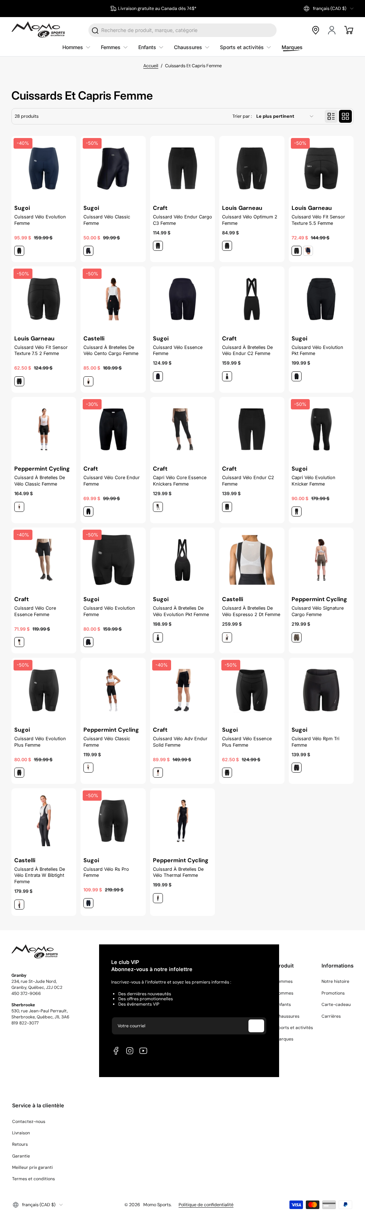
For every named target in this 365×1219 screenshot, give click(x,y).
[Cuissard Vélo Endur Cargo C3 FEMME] (182, 168)
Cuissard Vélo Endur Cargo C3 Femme (182, 220)
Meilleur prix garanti (32, 1167)
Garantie (21, 1156)
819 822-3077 (24, 1023)
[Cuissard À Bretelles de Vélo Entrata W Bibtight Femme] (43, 820)
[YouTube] (143, 1050)
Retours (20, 1144)
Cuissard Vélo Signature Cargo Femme (318, 611)
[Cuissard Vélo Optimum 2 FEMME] (251, 168)
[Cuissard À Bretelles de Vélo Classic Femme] (43, 429)
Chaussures (287, 1016)
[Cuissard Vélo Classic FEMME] (113, 690)
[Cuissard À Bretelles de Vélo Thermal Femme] (182, 820)
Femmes (284, 981)
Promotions (333, 993)
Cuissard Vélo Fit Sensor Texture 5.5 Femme (318, 220)
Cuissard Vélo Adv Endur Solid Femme (180, 742)
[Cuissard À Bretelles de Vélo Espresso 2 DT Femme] (251, 560)
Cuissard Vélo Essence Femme (177, 350)
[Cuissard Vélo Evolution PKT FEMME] (321, 298)
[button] (328, 8)
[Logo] (38, 30)
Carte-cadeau (336, 1004)
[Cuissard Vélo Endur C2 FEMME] (251, 429)
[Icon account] (332, 30)
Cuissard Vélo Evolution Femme (40, 220)
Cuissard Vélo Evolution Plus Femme (40, 742)
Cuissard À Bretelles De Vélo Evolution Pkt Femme (181, 611)
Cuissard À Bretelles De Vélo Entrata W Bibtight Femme (39, 875)
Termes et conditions (33, 1179)
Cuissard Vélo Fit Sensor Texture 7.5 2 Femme (41, 350)
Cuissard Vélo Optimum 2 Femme (249, 220)
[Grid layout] (345, 116)
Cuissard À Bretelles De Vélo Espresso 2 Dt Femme (251, 611)
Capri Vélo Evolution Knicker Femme (313, 481)
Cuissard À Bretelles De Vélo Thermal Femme (178, 872)
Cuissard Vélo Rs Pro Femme (106, 872)
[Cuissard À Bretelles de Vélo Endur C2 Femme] (251, 298)
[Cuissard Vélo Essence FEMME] (182, 298)
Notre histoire (335, 981)
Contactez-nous (28, 1121)
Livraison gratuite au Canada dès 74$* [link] (157, 8)
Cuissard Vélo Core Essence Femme (35, 611)
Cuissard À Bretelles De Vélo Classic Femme (39, 481)
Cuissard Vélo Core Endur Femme (111, 481)
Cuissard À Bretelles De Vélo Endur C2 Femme (247, 350)
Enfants (283, 1004)
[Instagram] (129, 1050)
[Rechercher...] (95, 30)
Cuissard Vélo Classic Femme (106, 220)
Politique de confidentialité (206, 1205)
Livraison (21, 1133)
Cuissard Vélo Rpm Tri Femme (315, 742)
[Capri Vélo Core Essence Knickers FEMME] (182, 429)
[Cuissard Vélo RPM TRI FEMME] (321, 690)
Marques (284, 1039)
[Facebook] (116, 1050)
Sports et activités (294, 1027)
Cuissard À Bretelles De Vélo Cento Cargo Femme (110, 350)
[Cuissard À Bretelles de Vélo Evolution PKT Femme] (182, 560)
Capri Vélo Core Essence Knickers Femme (179, 481)
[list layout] (331, 116)
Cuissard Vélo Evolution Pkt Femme (317, 350)
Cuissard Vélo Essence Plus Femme (247, 742)
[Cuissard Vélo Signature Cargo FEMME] (321, 560)
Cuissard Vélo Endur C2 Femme (248, 481)
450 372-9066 (26, 993)
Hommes (284, 993)
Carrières (331, 1016)
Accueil (150, 66)
